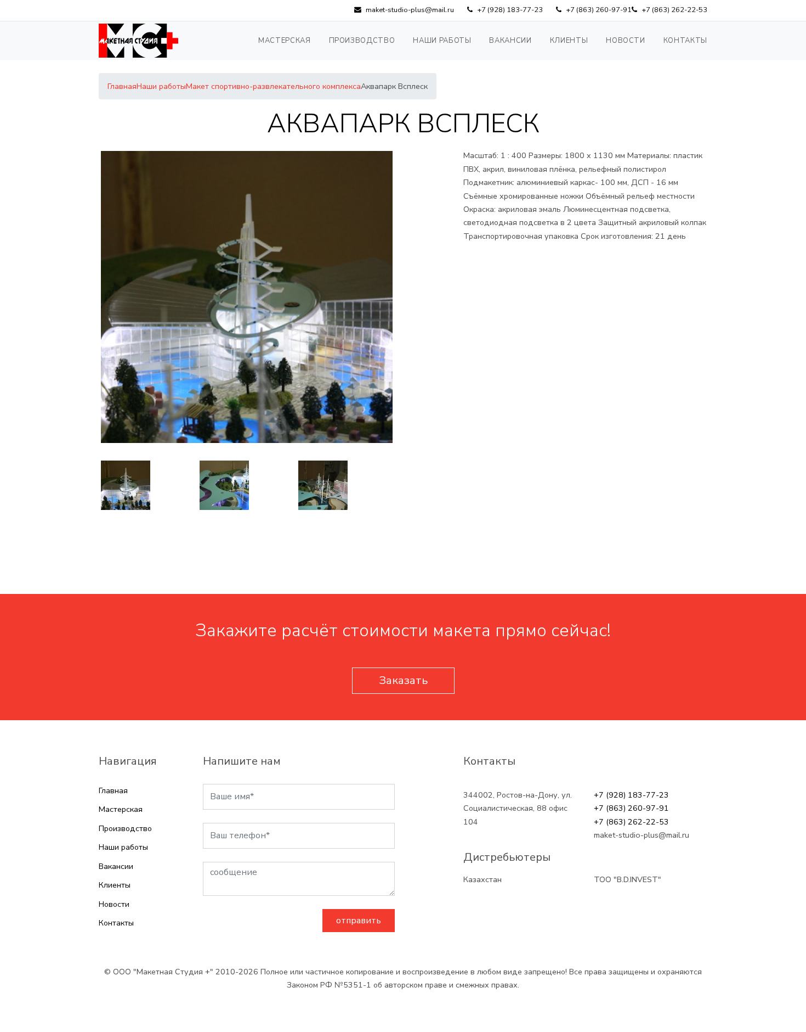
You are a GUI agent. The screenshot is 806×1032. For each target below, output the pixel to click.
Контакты (685, 41)
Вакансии (510, 41)
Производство (362, 41)
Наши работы (442, 41)
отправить (358, 921)
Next (403, 485)
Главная (113, 790)
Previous (90, 485)
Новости (625, 41)
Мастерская (284, 41)
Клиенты (569, 41)
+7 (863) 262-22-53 (631, 821)
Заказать (403, 680)
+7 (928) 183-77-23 (631, 794)
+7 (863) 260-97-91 (631, 808)
